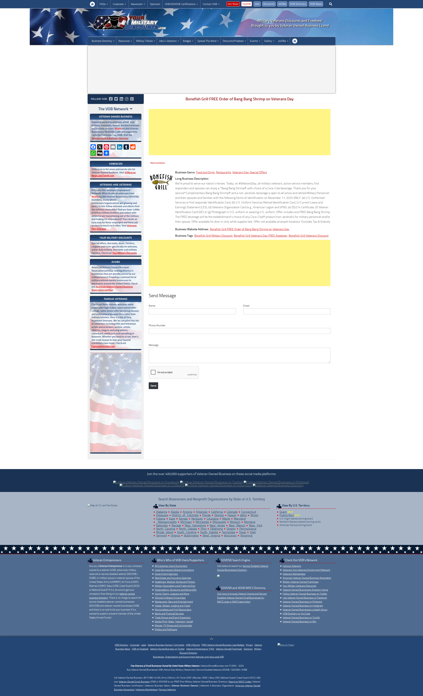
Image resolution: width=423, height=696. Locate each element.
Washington (191, 535)
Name (152, 305)
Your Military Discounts (124, 253)
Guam (283, 512)
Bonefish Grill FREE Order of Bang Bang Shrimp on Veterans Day (249, 229)
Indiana (160, 518)
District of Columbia (185, 515)
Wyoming (246, 535)
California (217, 512)
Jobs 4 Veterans (167, 40)
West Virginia (211, 535)
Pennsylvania (247, 529)
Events (254, 40)
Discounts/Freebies (233, 40)
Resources (124, 40)
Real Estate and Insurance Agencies (173, 578)
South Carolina (186, 532)
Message (153, 345)
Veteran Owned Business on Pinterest (302, 601)
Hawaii (232, 515)
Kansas (183, 518)
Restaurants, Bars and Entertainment (174, 601)
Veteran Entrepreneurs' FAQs (200, 649)
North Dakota (188, 529)
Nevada (176, 525)
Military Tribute (144, 40)
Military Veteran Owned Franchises (301, 581)
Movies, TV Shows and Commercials (173, 625)
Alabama (161, 512)
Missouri (235, 522)
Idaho (243, 515)
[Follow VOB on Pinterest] (132, 99)
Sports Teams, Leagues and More (172, 593)
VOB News (316, 3)
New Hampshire (195, 525)
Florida (206, 515)
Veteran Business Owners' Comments (166, 645)
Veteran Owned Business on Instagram (303, 605)
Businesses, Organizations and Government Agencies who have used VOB (188, 657)
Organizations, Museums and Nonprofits (175, 589)
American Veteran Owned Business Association (307, 578)
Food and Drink (205, 172)
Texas (242, 532)
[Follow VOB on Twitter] (116, 99)
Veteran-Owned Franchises (229, 649)
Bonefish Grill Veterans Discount (308, 236)
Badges (187, 40)
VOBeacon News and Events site (114, 174)
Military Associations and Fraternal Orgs (175, 585)
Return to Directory (157, 163)
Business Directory (102, 40)
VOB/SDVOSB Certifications (180, 4)
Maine (226, 518)
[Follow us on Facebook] (111, 99)
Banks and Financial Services (169, 613)
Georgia (219, 515)
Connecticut (248, 512)
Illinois (254, 515)
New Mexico (237, 525)
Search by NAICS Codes (240, 681)
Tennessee (228, 532)
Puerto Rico (287, 515)
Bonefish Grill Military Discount (213, 236)
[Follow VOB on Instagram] (127, 99)
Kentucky (197, 518)
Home (295, 41)
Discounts (268, 3)
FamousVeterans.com (103, 346)
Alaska (175, 512)
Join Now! (233, 3)
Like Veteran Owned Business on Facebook (305, 597)
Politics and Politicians (166, 629)
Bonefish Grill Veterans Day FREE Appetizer (260, 236)
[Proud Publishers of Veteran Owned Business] (286, 645)
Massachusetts (166, 522)
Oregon (231, 529)
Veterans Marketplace (294, 574)
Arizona (187, 512)
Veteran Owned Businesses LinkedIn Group (305, 609)
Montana (249, 522)
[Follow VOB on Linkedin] (121, 99)
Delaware (162, 515)
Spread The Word (206, 40)
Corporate (118, 4)
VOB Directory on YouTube (296, 613)
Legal (143, 645)
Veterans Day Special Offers (249, 172)
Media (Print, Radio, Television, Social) (174, 621)
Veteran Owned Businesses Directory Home (305, 589)
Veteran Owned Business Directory (110, 138)
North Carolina (165, 529)
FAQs (103, 4)
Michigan (186, 522)
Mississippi (219, 522)
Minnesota (202, 522)
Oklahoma (216, 529)
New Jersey (217, 525)
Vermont (161, 535)
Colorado (232, 512)
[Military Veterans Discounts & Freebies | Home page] (130, 22)
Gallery (268, 40)
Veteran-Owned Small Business (134, 681)
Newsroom (137, 4)
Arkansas (201, 512)
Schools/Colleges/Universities (170, 597)
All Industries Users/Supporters (171, 566)
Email (246, 305)
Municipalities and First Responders (173, 609)
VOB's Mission (193, 645)
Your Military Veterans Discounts (92, 4)
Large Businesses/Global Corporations (174, 570)
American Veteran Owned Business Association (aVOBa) (112, 288)
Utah (253, 532)
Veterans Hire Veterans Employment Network (306, 570)
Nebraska (162, 525)
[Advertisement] (211, 69)
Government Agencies (166, 574)
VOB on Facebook (140, 649)
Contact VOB (210, 4)
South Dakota (209, 532)
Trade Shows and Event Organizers (173, 617)
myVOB (246, 3)
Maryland (240, 518)
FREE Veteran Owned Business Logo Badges (223, 645)
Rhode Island (164, 532)
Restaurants (223, 172)
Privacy (249, 645)
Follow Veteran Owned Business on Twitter (305, 593)
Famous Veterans (292, 566)
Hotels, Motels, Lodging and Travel (172, 605)
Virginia (175, 535)
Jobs (257, 3)
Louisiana (212, 518)
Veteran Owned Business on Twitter (167, 649)
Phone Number (157, 325)
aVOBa (282, 3)
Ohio (203, 529)
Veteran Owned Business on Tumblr (301, 617)
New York (255, 525)
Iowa (172, 518)
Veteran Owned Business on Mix (299, 621)
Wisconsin (230, 535)
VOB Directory (298, 3)
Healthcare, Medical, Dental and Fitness (175, 581)
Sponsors (155, 4)
